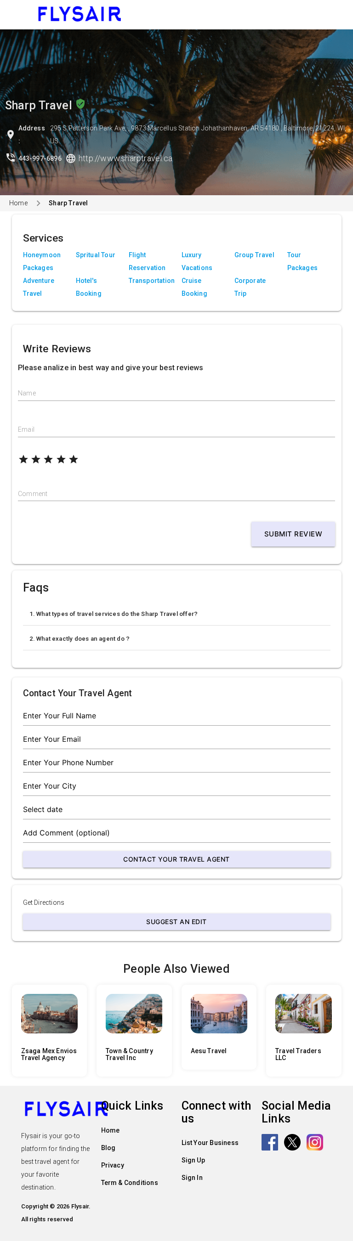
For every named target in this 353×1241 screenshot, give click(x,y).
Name (27, 393)
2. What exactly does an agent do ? (79, 638)
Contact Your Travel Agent (176, 859)
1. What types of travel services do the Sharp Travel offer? (113, 613)
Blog (108, 1147)
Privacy (112, 1165)
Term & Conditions (129, 1182)
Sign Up (193, 1160)
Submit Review (293, 534)
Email (26, 429)
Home (18, 203)
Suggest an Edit (176, 921)
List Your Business (210, 1142)
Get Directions (44, 902)
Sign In (192, 1177)
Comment (32, 493)
